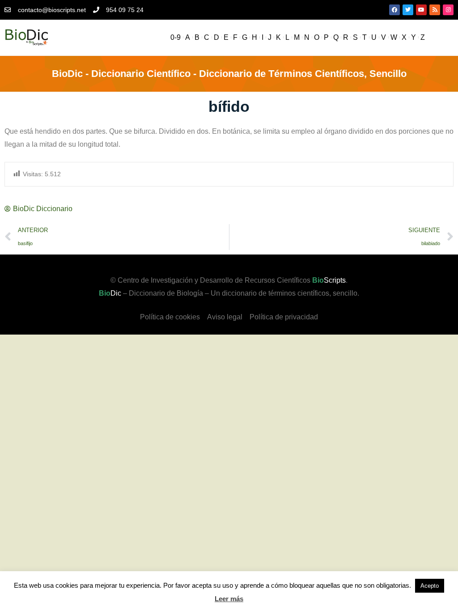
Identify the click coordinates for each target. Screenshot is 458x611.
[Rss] (434, 9)
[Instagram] (448, 9)
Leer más (229, 599)
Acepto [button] (429, 585)
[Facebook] (394, 9)
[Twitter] (408, 9)
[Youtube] (421, 9)
